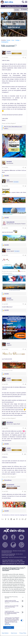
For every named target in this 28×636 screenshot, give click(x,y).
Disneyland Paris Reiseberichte (8, 554)
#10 (25, 454)
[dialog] (14, 600)
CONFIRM (8, 627)
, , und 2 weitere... (13, 127)
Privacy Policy (22, 633)
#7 (25, 349)
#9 (25, 428)
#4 (25, 228)
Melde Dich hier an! (14, 27)
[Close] (24, 568)
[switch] (22, 601)
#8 (25, 384)
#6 (25, 304)
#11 (25, 491)
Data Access (14, 633)
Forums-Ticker (5, 557)
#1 (25, 57)
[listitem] (14, 597)
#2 (25, 167)
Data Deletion (5, 633)
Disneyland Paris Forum (7, 550)
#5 (25, 255)
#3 (25, 186)
